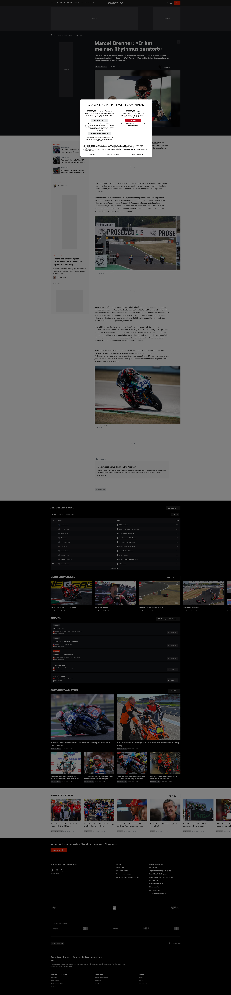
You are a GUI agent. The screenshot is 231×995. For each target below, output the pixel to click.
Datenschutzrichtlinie (113, 154)
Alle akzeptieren (99, 120)
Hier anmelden (133, 125)
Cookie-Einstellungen (137, 154)
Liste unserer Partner (133, 149)
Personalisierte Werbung (99, 133)
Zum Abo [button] (133, 120)
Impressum (91, 154)
